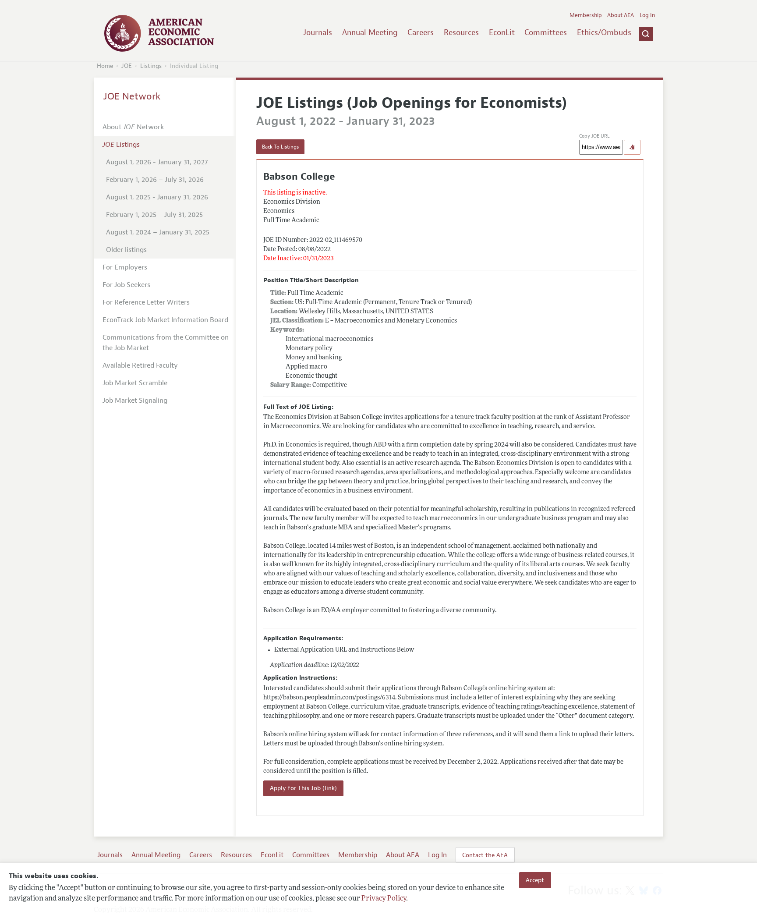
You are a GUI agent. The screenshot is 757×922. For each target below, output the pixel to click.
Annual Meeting (370, 32)
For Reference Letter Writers (146, 302)
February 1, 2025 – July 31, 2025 (154, 214)
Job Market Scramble (135, 383)
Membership (586, 15)
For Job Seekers (126, 284)
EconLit (502, 32)
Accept (535, 880)
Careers (420, 32)
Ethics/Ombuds (604, 32)
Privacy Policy (383, 898)
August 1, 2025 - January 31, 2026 (157, 197)
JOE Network (132, 96)
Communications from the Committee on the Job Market (166, 342)
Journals (317, 32)
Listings (151, 66)
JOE (126, 66)
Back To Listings (280, 146)
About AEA (620, 15)
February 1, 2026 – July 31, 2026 (155, 179)
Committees (545, 32)
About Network (133, 127)
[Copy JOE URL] (632, 147)
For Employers (125, 267)
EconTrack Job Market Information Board (165, 320)
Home (105, 66)
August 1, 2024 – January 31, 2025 (157, 232)
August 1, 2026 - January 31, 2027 (157, 162)
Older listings (126, 249)
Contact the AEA (485, 855)
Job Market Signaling (135, 400)
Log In (647, 15)
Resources (461, 32)
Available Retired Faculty (140, 365)
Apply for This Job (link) (303, 788)
